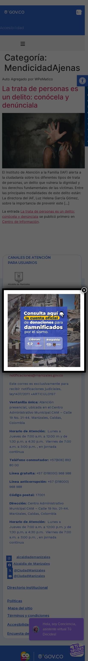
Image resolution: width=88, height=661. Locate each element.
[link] (44, 330)
